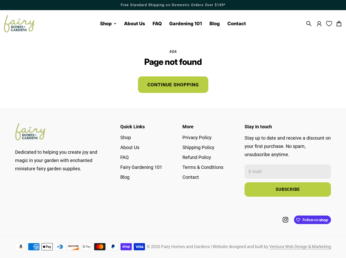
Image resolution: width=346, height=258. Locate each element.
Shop (125, 137)
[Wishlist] (329, 23)
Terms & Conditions (202, 167)
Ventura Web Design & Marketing (300, 246)
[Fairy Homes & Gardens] (19, 24)
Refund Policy (196, 157)
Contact (190, 177)
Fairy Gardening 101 (141, 167)
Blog (124, 177)
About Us (129, 147)
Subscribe (288, 189)
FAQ (124, 157)
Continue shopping (173, 84)
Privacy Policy (196, 137)
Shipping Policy (198, 147)
